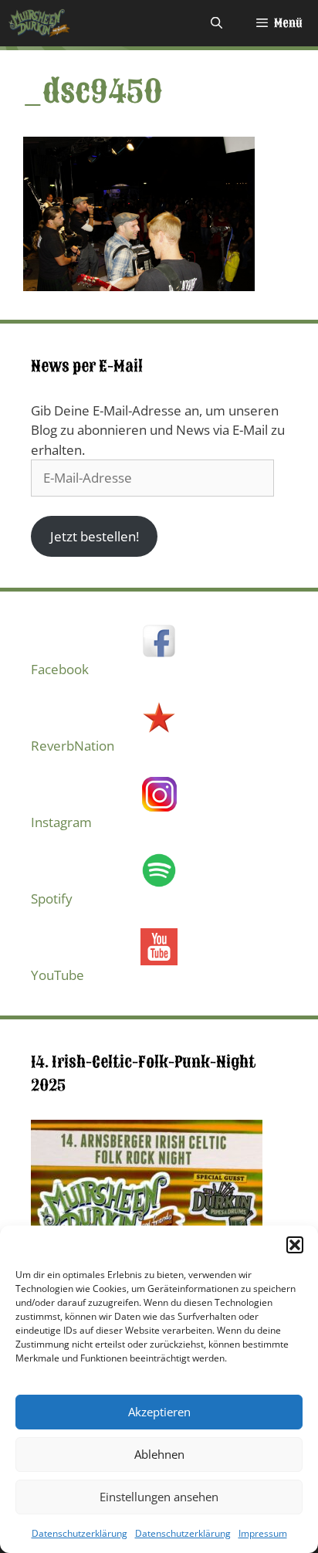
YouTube (57, 975)
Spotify (52, 898)
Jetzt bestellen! (94, 536)
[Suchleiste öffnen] (215, 23)
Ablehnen (159, 1454)
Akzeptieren (159, 1411)
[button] (295, 1245)
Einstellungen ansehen (159, 1496)
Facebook (60, 669)
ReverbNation (72, 745)
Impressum (262, 1533)
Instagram (61, 822)
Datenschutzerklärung (79, 1533)
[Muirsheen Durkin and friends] (40, 23)
